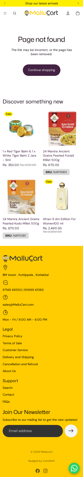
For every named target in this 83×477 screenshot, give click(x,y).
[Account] (68, 13)
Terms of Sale (12, 343)
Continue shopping (41, 70)
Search (8, 388)
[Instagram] (45, 470)
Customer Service (15, 350)
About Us (9, 371)
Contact (8, 395)
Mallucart (47, 452)
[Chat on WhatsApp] (74, 468)
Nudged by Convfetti (41, 461)
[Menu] (5, 13)
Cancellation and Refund (20, 364)
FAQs (6, 402)
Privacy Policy (12, 336)
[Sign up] (71, 431)
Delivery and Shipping (18, 357)
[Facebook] (37, 470)
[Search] (14, 13)
